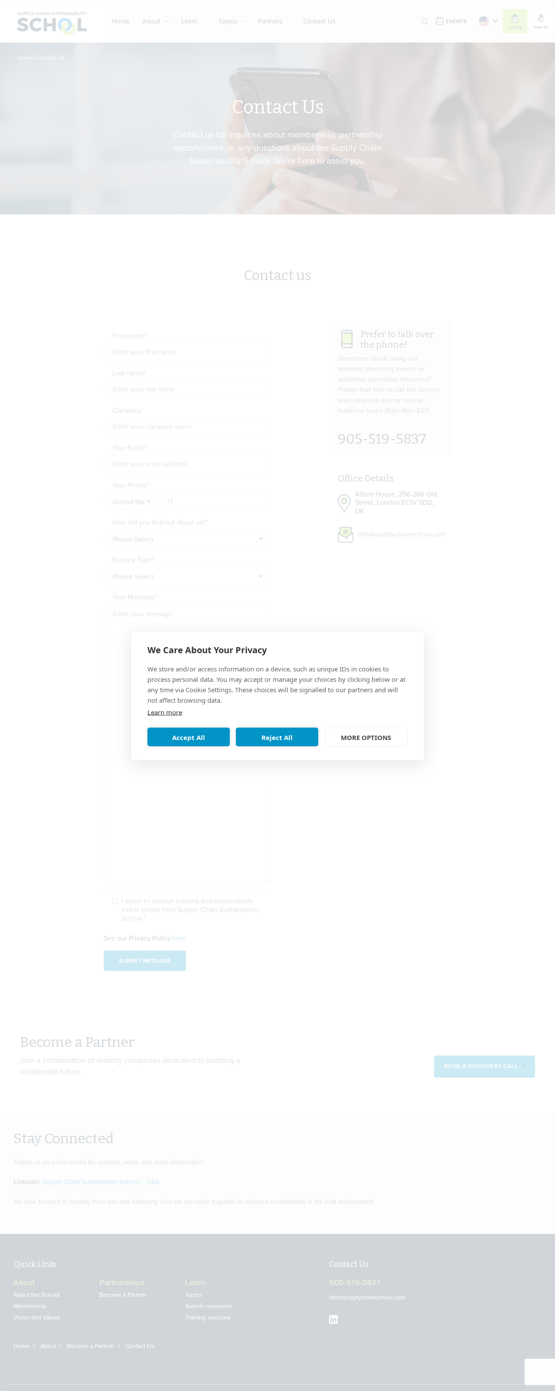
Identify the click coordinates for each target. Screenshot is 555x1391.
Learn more (164, 711)
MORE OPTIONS (366, 737)
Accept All (188, 737)
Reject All (277, 737)
